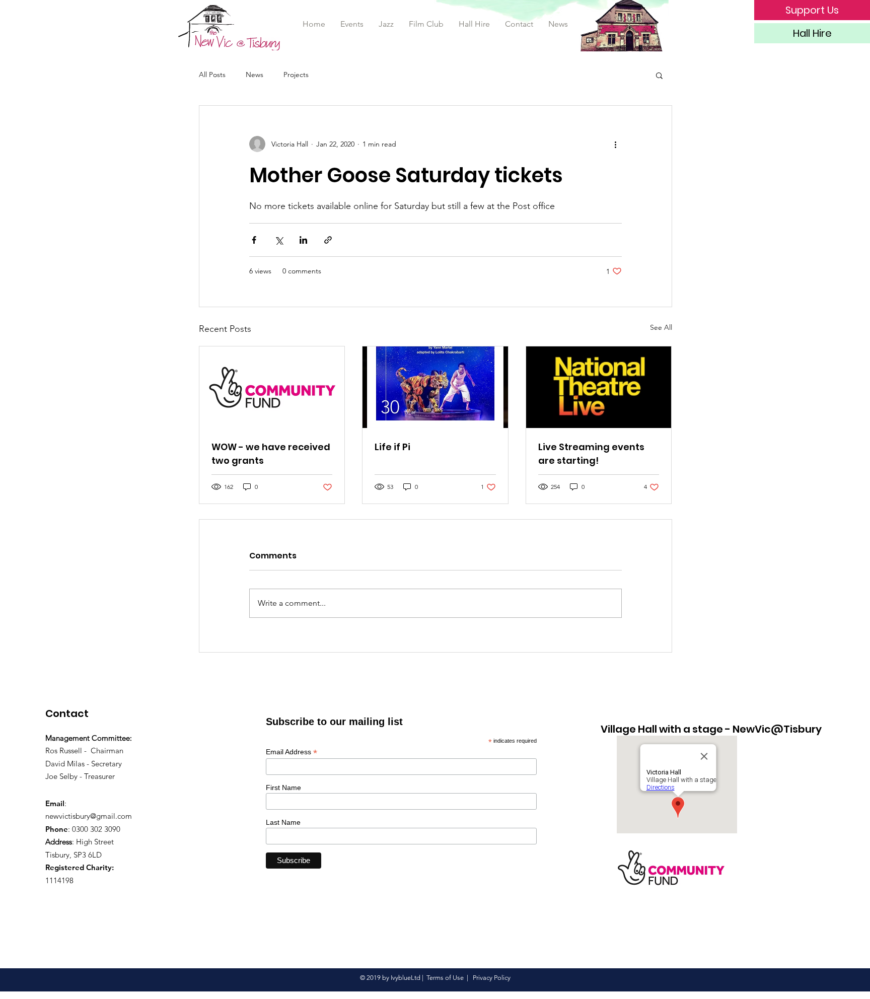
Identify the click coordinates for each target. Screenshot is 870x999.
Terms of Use (445, 977)
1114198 (59, 880)
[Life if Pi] (435, 387)
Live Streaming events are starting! (591, 454)
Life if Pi (392, 447)
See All (661, 327)
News (254, 74)
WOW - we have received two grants (270, 454)
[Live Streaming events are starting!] (599, 387)
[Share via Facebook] (254, 240)
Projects (296, 74)
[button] (659, 75)
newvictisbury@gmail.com (88, 816)
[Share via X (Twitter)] (278, 240)
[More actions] (616, 144)
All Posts (212, 74)
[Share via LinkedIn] (303, 240)
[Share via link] (328, 240)
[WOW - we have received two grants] (272, 387)
